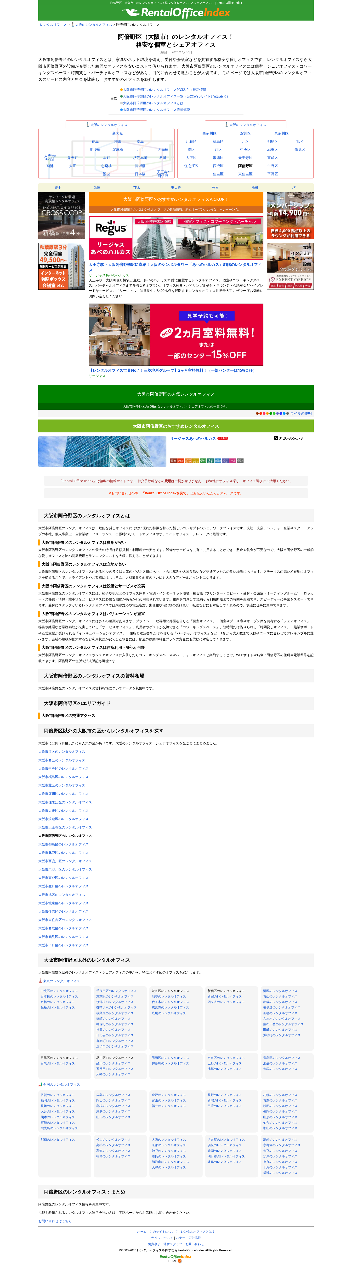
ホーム (142, 1231)
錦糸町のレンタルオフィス (170, 1063)
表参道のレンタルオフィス (282, 1007)
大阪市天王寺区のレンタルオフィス (65, 827)
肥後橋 (95, 149)
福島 (95, 141)
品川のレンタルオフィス (113, 1063)
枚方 (215, 187)
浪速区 (218, 158)
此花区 (191, 141)
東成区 (272, 158)
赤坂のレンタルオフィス (280, 1002)
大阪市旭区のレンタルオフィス (61, 894)
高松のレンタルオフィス (113, 1145)
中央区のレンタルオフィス (59, 991)
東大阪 (176, 187)
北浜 (140, 149)
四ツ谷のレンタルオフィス (226, 1002)
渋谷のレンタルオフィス (169, 996)
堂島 (140, 141)
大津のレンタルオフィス (169, 1167)
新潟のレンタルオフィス (225, 1100)
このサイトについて (164, 1231)
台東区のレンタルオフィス (226, 1058)
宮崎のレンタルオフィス (58, 1122)
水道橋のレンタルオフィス (115, 1002)
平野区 (272, 174)
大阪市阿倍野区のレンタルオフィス (65, 835)
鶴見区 (300, 149)
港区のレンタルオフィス (280, 991)
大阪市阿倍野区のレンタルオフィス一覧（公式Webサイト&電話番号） (176, 96)
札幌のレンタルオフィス (280, 1095)
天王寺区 (245, 158)
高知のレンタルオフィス (113, 1151)
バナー (180, 1238)
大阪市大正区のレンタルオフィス (63, 810)
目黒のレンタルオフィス (58, 1063)
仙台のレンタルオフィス (280, 1122)
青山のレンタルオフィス (280, 996)
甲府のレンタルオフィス (225, 1106)
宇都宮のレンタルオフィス (282, 1145)
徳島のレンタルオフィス (113, 1156)
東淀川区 (281, 133)
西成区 (218, 166)
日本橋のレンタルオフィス (59, 996)
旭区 (299, 141)
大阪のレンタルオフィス (93, 24)
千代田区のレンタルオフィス (116, 991)
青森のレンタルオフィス (280, 1100)
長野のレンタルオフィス (225, 1095)
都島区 (272, 141)
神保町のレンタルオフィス (115, 1024)
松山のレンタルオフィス (113, 1139)
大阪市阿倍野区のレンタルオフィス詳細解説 (156, 109)
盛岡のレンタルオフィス (280, 1111)
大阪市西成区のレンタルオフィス (63, 928)
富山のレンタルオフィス (169, 1100)
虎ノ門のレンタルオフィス (115, 1046)
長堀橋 (140, 166)
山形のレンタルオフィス (280, 1117)
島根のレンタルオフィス (113, 1106)
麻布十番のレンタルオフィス (283, 1024)
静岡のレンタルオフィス (225, 1151)
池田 (254, 187)
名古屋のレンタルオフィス (226, 1139)
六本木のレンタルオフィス (282, 1018)
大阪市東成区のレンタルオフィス (63, 877)
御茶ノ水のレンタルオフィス (116, 1007)
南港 (50, 166)
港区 (191, 149)
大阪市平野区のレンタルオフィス (63, 945)
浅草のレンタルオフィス (225, 1069)
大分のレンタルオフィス (58, 1111)
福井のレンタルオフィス (169, 1106)
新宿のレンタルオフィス (225, 996)
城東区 (272, 149)
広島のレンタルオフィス (113, 1095)
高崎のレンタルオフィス (280, 1139)
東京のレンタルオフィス (61, 981)
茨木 (136, 187)
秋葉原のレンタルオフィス (115, 1013)
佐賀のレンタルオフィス (58, 1095)
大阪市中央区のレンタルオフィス (63, 768)
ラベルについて (162, 1238)
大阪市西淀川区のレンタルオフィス (65, 861)
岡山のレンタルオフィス (113, 1100)
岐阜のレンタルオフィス (225, 1162)
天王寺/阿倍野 (163, 174)
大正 (72, 166)
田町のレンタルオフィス (280, 1029)
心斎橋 (106, 166)
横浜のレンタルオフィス (280, 1173)
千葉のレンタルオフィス (280, 1167)
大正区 (191, 158)
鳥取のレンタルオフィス (113, 1111)
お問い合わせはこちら (55, 1221)
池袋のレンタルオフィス (280, 1063)
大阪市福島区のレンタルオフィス (63, 776)
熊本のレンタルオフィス (58, 1117)
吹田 (97, 187)
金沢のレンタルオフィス (169, 1095)
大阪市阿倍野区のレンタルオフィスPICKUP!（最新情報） (166, 89)
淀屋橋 (117, 149)
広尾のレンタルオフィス (169, 1013)
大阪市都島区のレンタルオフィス (63, 844)
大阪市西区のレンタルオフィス (61, 760)
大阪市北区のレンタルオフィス (61, 785)
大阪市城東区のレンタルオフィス (63, 903)
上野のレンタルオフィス (225, 1063)
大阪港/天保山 (50, 158)
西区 (218, 149)
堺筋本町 (140, 158)
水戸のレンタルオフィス (280, 1156)
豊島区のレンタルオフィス (282, 1058)
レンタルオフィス (53, 24)
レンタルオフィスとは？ (198, 1231)
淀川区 (245, 133)
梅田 (117, 141)
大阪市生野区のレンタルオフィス (63, 886)
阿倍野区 (245, 166)
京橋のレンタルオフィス (58, 1002)
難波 (106, 174)
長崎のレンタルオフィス (58, 1106)
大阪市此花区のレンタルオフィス (63, 852)
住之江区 (191, 166)
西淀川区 (209, 133)
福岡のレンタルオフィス (58, 1100)
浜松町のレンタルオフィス (282, 1035)
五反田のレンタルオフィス (115, 1069)
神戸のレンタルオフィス (169, 1151)
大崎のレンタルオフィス (113, 1074)
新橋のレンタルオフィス (280, 1013)
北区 (245, 141)
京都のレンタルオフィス (169, 1145)
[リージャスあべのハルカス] (102, 447)
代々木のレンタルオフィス (170, 1002)
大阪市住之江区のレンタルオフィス (65, 802)
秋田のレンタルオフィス (280, 1106)
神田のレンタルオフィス (113, 1029)
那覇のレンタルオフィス (58, 1139)
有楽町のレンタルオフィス (115, 1041)
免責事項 (154, 1244)
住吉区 (218, 174)
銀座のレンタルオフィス (58, 1007)
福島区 (218, 141)
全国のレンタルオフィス (61, 1084)
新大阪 (117, 133)
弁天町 (72, 158)
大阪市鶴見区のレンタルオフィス (63, 936)
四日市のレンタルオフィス (226, 1156)
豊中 (58, 187)
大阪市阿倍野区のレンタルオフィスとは (153, 103)
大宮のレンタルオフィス (280, 1151)
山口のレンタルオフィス (113, 1117)
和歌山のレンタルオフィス (170, 1162)
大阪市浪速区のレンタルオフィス (63, 819)
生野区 (272, 166)
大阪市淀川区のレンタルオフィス (63, 793)
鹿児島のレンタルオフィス (59, 1128)
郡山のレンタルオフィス (280, 1128)
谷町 (162, 158)
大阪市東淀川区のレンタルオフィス (65, 869)
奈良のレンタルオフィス (169, 1156)
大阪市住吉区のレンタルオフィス (63, 911)
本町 (106, 158)
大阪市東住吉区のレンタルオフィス (65, 919)
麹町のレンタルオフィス (113, 1018)
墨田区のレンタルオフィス (170, 1058)
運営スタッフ (173, 1244)
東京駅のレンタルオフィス (115, 996)
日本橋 (140, 174)
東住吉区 (245, 174)
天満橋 (163, 149)
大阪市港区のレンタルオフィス (61, 751)
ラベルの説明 (301, 413)
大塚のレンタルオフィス (280, 1069)
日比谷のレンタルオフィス (115, 1035)
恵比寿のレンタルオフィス (170, 1007)
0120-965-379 (291, 438)
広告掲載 (194, 1238)
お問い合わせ (194, 1244)
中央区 (245, 149)
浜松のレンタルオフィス (225, 1145)
